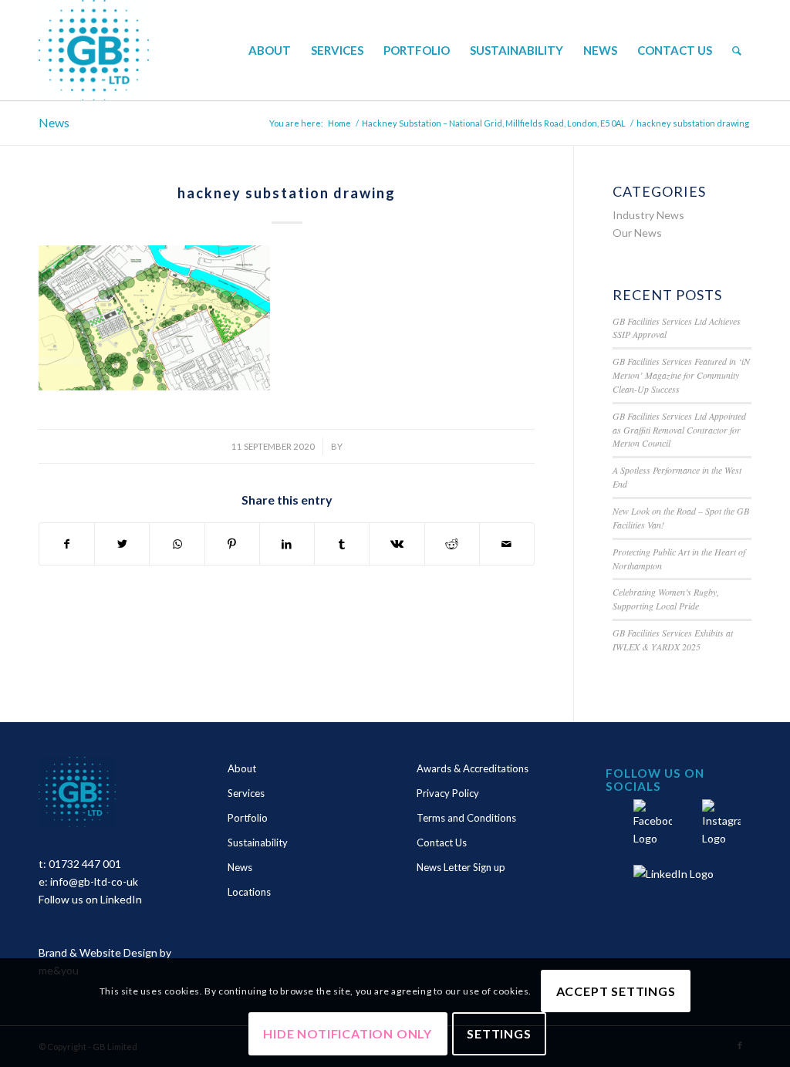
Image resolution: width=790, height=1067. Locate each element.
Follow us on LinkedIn (90, 899)
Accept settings (616, 991)
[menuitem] (269, 50)
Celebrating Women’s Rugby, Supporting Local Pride (666, 599)
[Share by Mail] (507, 544)
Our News (637, 232)
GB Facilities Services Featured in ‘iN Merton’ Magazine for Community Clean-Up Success (681, 375)
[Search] (736, 50)
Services (246, 793)
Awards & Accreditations (472, 768)
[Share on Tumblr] (342, 544)
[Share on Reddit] (452, 544)
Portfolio (248, 818)
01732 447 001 (85, 863)
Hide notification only (347, 1033)
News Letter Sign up (461, 867)
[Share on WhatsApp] (177, 544)
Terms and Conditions (466, 818)
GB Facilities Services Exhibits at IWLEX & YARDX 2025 (673, 639)
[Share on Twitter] (122, 544)
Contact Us (442, 842)
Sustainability (258, 842)
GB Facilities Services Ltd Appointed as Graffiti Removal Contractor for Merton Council (679, 430)
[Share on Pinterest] (232, 544)
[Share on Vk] (397, 544)
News (54, 122)
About (242, 768)
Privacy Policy (448, 793)
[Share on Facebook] (66, 544)
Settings (499, 1033)
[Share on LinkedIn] (287, 544)
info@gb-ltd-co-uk (94, 881)
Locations (249, 892)
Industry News (648, 214)
